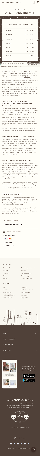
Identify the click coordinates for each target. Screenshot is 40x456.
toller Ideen (27, 77)
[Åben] (3, 2)
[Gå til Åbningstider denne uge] (3, 40)
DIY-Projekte (24, 114)
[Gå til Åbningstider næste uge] (37, 40)
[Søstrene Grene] (13, 2)
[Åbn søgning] (32, 2)
